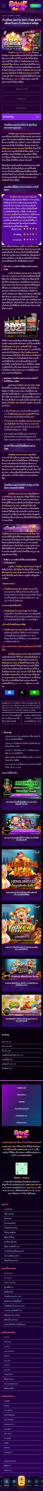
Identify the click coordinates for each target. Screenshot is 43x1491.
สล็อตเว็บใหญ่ (9, 1237)
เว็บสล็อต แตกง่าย (33, 705)
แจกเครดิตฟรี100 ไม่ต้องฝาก (15, 1324)
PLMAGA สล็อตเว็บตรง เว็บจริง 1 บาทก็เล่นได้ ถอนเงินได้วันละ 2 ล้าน (32, 718)
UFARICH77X (9, 1424)
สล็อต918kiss (9, 1379)
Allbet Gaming (9, 1282)
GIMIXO (7, 1447)
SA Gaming (8, 1273)
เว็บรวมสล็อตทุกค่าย (11, 1256)
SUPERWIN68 (9, 1415)
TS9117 (7, 1365)
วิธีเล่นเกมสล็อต (10, 1232)
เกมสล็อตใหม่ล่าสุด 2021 (11, 1055)
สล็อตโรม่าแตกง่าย (11, 1260)
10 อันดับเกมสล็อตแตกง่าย (14, 1251)
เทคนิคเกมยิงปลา (10, 1242)
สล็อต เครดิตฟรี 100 (11, 1246)
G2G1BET (7, 1429)
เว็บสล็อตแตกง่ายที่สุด (28, 710)
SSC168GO (8, 1410)
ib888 (6, 1443)
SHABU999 (8, 1374)
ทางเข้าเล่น (8, 1209)
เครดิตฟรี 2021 (7, 1064)
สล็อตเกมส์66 (9, 1388)
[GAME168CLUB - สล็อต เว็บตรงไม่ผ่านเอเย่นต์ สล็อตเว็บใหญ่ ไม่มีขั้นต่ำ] (18, 5)
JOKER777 (8, 1452)
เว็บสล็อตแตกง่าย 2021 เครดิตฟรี (12, 710)
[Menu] (4, 6)
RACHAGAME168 (11, 1384)
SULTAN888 (8, 1419)
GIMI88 (7, 1401)
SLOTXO (7, 1360)
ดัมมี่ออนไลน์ (8, 1292)
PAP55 (6, 1405)
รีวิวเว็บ (4, 1050)
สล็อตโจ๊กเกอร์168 (11, 1319)
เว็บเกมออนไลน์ (9, 1223)
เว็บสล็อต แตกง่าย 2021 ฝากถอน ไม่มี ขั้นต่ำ (27, 708)
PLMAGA (7, 1438)
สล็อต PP (7, 1465)
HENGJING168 (10, 1461)
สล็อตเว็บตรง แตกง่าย (20, 705)
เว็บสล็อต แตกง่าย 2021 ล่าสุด (20, 52)
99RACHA (8, 1470)
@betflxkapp (32, 1187)
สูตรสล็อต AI (9, 1287)
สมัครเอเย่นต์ (9, 1214)
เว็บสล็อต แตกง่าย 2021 (13, 1296)
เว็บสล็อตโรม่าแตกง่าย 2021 (14, 1306)
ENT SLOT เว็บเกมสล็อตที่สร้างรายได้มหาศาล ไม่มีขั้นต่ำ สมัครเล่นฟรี (11, 718)
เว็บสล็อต (18, 15)
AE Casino (8, 1278)
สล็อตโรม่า (8, 1218)
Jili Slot (7, 1346)
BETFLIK (5, 1042)
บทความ (4, 15)
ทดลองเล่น (33, 683)
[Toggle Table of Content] (36, 117)
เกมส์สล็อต (11, 15)
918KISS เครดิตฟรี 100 (13, 1310)
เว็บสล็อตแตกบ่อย (10, 1228)
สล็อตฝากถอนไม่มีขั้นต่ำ (13, 1301)
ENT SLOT (8, 1433)
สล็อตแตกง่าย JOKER (12, 1315)
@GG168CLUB (19, 683)
